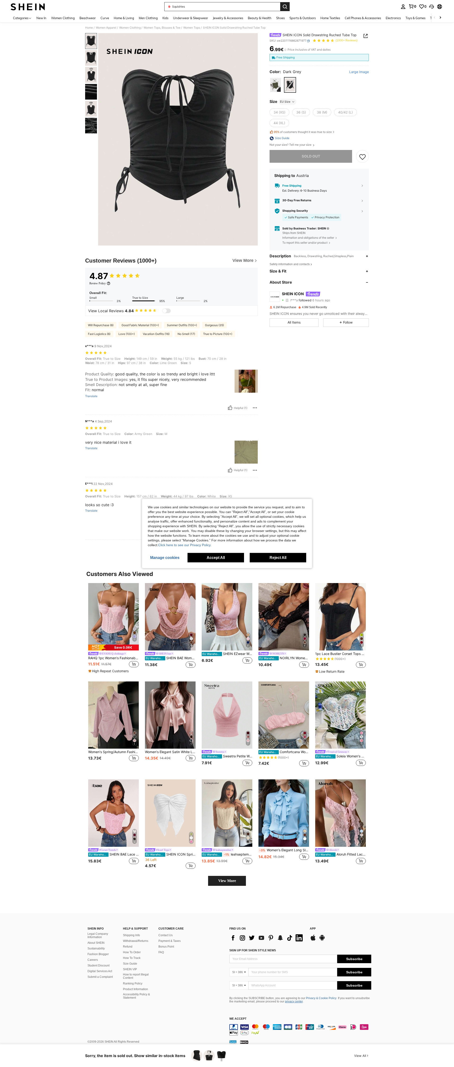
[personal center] (403, 6)
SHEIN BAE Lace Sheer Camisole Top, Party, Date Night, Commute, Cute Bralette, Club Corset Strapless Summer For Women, (114, 854)
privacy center (294, 1001)
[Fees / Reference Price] (285, 50)
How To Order (132, 952)
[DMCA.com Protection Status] (244, 1042)
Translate (91, 396)
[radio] (276, 85)
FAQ (161, 952)
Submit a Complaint (100, 977)
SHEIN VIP (130, 969)
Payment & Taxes (169, 941)
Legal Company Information (97, 935)
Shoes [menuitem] (280, 18)
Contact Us (165, 935)
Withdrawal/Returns (135, 941)
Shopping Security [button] (295, 211)
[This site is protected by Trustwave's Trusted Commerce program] (232, 1042)
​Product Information (135, 989)
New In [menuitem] (41, 18)
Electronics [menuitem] (393, 18)
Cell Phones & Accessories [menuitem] (363, 18)
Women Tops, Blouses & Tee (162, 27)
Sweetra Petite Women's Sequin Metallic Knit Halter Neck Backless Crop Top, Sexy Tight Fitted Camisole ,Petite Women (227, 756)
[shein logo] (28, 6)
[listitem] (113, 628)
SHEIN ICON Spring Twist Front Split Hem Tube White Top (171, 854)
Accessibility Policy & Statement (136, 996)
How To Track (131, 958)
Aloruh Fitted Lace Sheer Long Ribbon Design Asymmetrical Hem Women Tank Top (341, 854)
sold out (311, 156)
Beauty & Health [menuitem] (259, 18)
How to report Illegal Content (136, 976)
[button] (431, 6)
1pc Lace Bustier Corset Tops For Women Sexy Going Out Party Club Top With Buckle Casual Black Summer (340, 654)
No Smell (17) (186, 334)
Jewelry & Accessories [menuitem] (228, 18)
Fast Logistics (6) (99, 334)
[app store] (313, 940)
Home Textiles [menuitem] (330, 18)
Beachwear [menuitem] (87, 18)
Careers (92, 960)
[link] (412, 6)
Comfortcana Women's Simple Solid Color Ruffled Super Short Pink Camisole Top (284, 752)
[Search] (285, 6)
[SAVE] (362, 156)
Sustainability (96, 948)
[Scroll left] (434, 17)
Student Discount (98, 965)
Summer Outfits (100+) (182, 325)
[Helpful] (230, 408)
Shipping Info (131, 935)
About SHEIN (96, 942)
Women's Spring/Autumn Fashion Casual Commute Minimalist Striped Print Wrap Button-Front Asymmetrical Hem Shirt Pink (113, 752)
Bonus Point (166, 946)
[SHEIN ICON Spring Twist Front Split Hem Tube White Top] (170, 813)
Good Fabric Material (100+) (140, 325)
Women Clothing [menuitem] (63, 18)
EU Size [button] (285, 101)
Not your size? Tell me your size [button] (291, 145)
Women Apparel (106, 27)
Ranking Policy (132, 983)
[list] (267, 937)
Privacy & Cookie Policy (321, 998)
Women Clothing (130, 27)
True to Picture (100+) (217, 334)
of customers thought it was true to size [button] (303, 132)
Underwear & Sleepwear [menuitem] (190, 18)
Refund (127, 946)
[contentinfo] (300, 1030)
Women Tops (191, 27)
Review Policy (97, 283)
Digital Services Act (99, 971)
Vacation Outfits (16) (156, 334)
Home (89, 27)
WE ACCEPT (237, 1018)
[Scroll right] (440, 17)
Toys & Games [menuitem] (415, 18)
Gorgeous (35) (214, 325)
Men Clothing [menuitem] (148, 18)
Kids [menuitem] (165, 18)
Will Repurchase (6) (101, 325)
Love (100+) (126, 334)
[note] (113, 647)
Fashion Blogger (98, 954)
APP (313, 928)
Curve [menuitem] (104, 18)
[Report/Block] (255, 408)
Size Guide (130, 963)
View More (227, 881)
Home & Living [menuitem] (124, 18)
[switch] (166, 310)
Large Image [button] (359, 72)
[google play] (322, 940)
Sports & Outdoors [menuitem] (302, 18)
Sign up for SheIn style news (252, 950)
